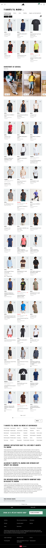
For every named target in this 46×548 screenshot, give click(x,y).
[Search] (41, 4)
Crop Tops (6, 435)
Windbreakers (13, 437)
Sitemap (5, 523)
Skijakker (25, 433)
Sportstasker (13, 428)
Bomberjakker (7, 437)
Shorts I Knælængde (12, 440)
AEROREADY (9, 487)
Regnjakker (19, 440)
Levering (5, 520)
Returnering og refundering (22, 520)
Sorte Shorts (39, 437)
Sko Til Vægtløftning (39, 430)
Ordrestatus (32, 520)
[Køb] (23, 4)
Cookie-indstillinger (8, 537)
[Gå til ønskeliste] (4, 4)
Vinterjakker (32, 433)
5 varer (25, 94)
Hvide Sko (25, 428)
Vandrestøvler (33, 435)
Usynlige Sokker (19, 438)
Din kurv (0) (33, 507)
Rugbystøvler (33, 428)
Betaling (31, 523)
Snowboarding (13, 433)
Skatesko (32, 430)
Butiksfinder (19, 526)
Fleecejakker (39, 428)
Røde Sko (25, 437)
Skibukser (25, 435)
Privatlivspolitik (7, 540)
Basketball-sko (39, 435)
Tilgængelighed (33, 540)
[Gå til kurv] (44, 4)
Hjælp (5, 526)
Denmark (25, 546)
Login (12, 507)
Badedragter (13, 430)
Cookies (31, 537)
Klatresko (32, 440)
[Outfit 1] (13, 83)
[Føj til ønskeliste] (14, 21)
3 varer (6, 94)
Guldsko (18, 435)
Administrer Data (20, 537)
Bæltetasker (6, 433)
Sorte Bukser (20, 430)
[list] (23, 13)
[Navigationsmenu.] (1, 4)
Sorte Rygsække (32, 438)
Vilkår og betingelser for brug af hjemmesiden (23, 541)
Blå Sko (18, 433)
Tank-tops (6, 440)
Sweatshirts (12, 435)
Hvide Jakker (39, 433)
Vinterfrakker (6, 428)
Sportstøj (25, 430)
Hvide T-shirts (18, 428)
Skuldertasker (26, 440)
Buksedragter (7, 430)
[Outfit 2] (32, 83)
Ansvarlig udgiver (20, 523)
